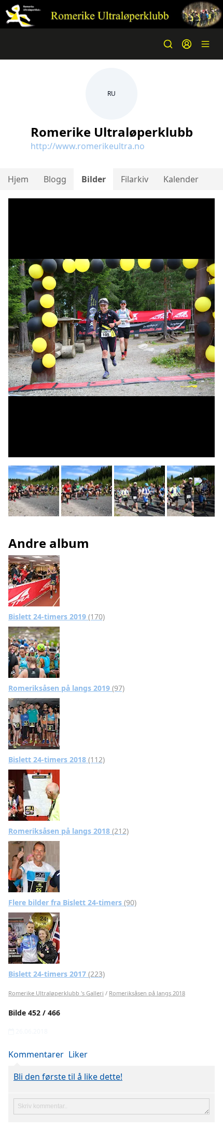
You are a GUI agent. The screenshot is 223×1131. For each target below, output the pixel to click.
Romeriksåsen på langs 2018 (68, 831)
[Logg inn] (186, 44)
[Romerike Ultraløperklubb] (111, 14)
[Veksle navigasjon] (205, 44)
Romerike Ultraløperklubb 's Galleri (56, 993)
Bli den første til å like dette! (67, 1076)
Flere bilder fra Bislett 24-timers (72, 902)
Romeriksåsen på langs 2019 (66, 688)
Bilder (93, 179)
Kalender (181, 179)
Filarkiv (134, 179)
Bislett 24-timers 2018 (56, 759)
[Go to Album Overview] (34, 580)
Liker (78, 1054)
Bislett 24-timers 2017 (56, 974)
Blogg (55, 179)
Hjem (18, 179)
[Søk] (168, 44)
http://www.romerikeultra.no (88, 146)
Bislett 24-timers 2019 (56, 616)
